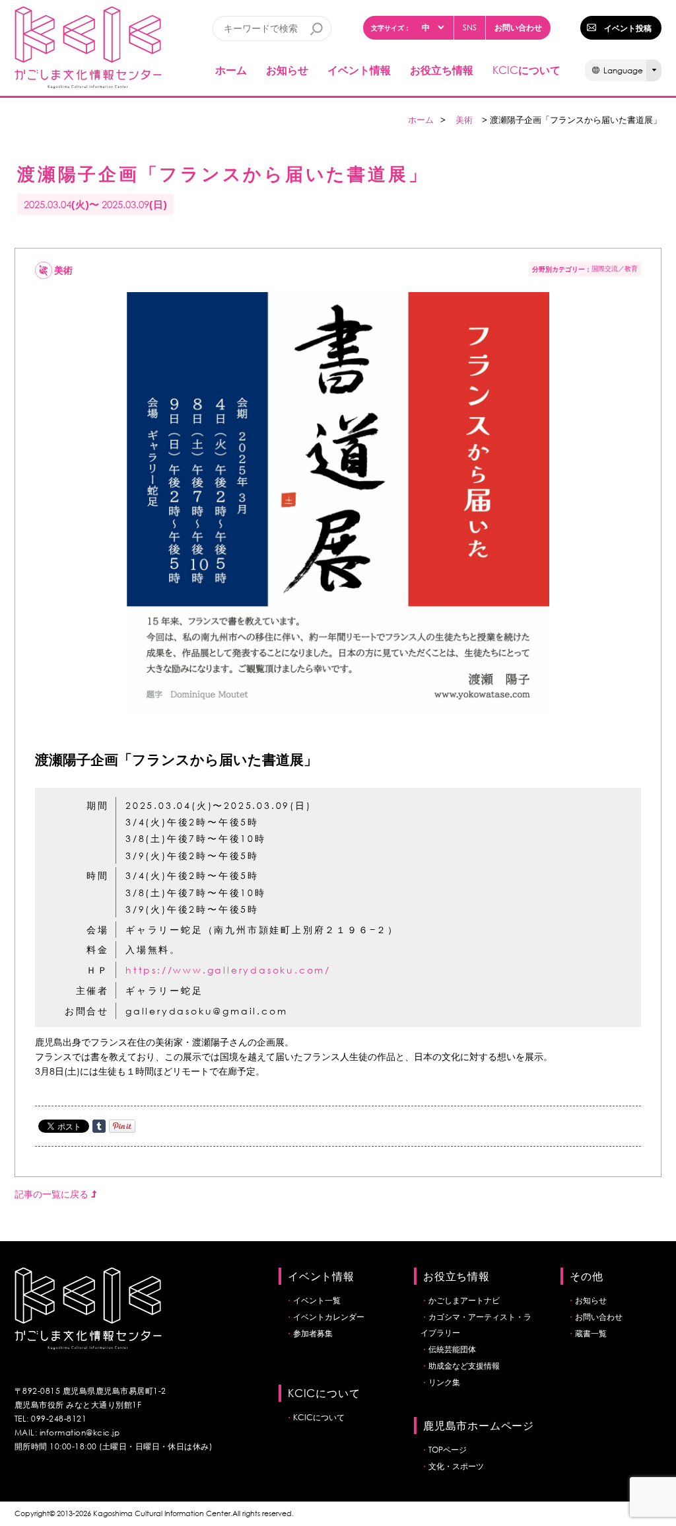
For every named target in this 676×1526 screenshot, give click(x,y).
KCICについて (319, 1417)
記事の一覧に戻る (53, 1194)
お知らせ (287, 69)
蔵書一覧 (591, 1333)
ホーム (231, 69)
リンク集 (444, 1382)
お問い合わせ (518, 27)
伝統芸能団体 (452, 1349)
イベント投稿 (628, 27)
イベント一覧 (317, 1300)
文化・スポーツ (456, 1466)
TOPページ (447, 1449)
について (526, 70)
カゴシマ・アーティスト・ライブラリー (476, 1324)
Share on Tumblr (99, 1126)
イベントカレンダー (328, 1316)
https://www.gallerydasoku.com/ (228, 970)
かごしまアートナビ (464, 1300)
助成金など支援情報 (464, 1365)
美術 (464, 120)
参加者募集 (313, 1333)
